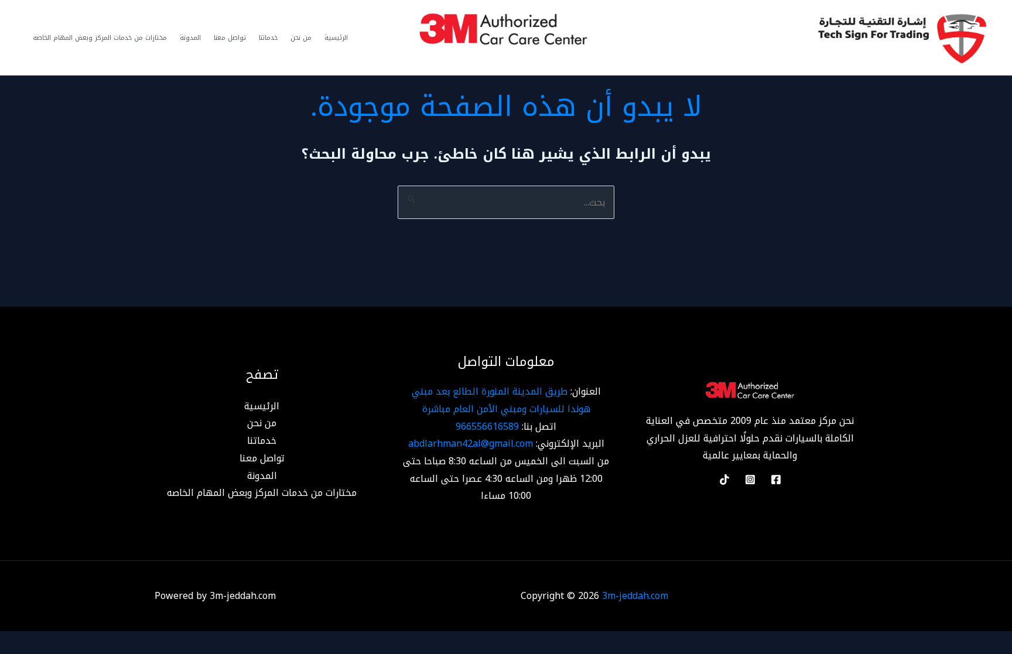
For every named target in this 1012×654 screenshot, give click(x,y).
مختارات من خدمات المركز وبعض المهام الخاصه (100, 38)
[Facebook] (776, 479)
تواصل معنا (230, 38)
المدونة (190, 38)
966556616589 (487, 426)
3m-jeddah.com (635, 596)
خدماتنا (268, 38)
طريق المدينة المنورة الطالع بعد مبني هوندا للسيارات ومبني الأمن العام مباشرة (501, 400)
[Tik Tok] (724, 479)
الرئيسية (336, 38)
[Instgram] (750, 479)
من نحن (301, 38)
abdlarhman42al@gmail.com (470, 443)
